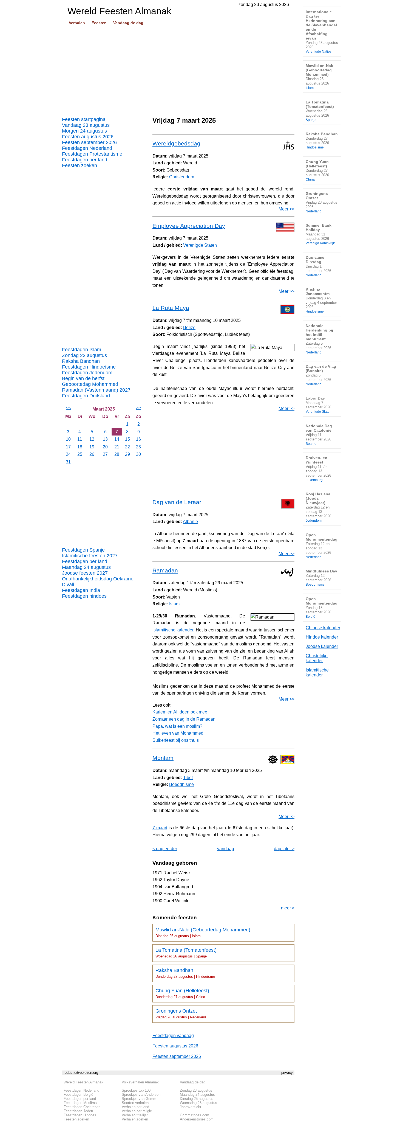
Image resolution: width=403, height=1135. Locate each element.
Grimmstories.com (194, 1115)
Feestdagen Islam (81, 349)
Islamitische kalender (317, 672)
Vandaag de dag (128, 23)
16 (138, 439)
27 (105, 454)
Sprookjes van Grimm (139, 1099)
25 (79, 454)
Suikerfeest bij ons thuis (175, 740)
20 (105, 447)
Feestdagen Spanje (83, 550)
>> (138, 407)
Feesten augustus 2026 (87, 136)
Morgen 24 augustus (84, 131)
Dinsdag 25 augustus (196, 1099)
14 (116, 439)
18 (79, 447)
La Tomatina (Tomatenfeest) (186, 952)
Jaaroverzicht (190, 1107)
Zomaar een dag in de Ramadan (183, 719)
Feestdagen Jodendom (87, 372)
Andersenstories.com (197, 1119)
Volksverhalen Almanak (140, 1082)
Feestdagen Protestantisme (92, 154)
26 (91, 454)
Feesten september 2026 (89, 142)
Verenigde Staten (200, 245)
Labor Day (318, 404)
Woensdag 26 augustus (198, 1103)
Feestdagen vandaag (173, 1035)
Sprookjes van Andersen (141, 1094)
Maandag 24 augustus (86, 567)
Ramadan (165, 570)
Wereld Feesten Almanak (83, 1082)
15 (127, 439)
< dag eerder (164, 848)
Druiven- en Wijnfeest (318, 469)
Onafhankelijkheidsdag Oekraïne (98, 578)
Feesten (99, 23)
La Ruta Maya (170, 308)
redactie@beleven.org (81, 1073)
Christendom (181, 177)
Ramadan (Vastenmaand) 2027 (96, 390)
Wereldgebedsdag (176, 143)
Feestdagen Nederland (87, 148)
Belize (189, 327)
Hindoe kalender (322, 637)
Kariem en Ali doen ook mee (179, 712)
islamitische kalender (172, 630)
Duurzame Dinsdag (318, 266)
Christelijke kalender (317, 658)
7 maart (159, 827)
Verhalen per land (135, 1107)
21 (116, 447)
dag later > (284, 848)
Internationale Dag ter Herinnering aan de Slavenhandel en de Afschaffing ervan (322, 31)
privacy (287, 1073)
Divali (68, 584)
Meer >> (286, 209)
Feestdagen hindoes (84, 596)
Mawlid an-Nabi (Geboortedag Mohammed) (202, 932)
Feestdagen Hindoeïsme (89, 367)
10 (68, 439)
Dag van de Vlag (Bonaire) (321, 375)
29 (127, 454)
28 (116, 454)
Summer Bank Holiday (320, 234)
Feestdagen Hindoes (80, 1115)
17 (68, 447)
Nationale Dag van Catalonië (319, 434)
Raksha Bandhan (81, 361)
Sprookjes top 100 (136, 1090)
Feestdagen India (81, 590)
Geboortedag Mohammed (90, 384)
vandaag (225, 848)
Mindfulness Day (321, 577)
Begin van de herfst (83, 378)
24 (68, 454)
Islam (174, 604)
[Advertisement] (178, 68)
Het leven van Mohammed (177, 733)
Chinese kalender (323, 627)
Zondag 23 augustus (84, 355)
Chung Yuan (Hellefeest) (182, 993)
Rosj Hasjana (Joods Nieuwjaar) (318, 507)
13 (105, 439)
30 (138, 454)
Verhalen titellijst (135, 1115)
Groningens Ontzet (180, 1013)
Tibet (188, 777)
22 (127, 447)
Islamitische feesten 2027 (90, 555)
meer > (287, 908)
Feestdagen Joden (78, 1111)
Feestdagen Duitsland (86, 395)
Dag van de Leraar (176, 502)
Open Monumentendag (321, 546)
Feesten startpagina (84, 119)
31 (68, 462)
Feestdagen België (78, 1094)
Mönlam (163, 758)
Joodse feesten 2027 (85, 573)
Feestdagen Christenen (82, 1107)
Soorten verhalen (135, 1103)
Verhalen (77, 23)
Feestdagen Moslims (80, 1103)
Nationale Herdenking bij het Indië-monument (319, 339)
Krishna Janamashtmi (321, 300)
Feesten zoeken (79, 165)
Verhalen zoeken (135, 1119)
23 (138, 447)
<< (68, 407)
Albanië (190, 521)
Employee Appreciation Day (188, 226)
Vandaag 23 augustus (86, 125)
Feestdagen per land (84, 159)
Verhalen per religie (137, 1111)
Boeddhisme (181, 784)
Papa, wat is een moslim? (177, 726)
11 (79, 439)
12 (91, 439)
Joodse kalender (322, 646)
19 (91, 447)
